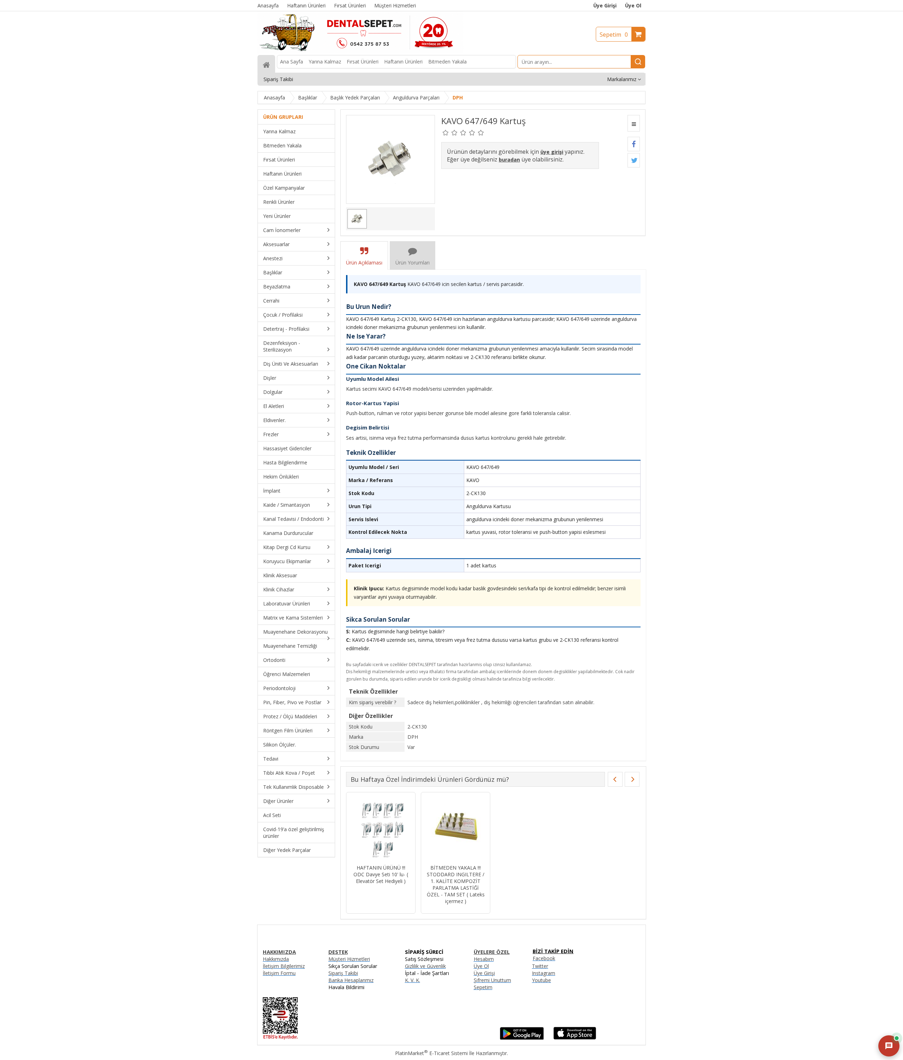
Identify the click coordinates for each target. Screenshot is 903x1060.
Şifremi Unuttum (492, 980)
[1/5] (445, 132)
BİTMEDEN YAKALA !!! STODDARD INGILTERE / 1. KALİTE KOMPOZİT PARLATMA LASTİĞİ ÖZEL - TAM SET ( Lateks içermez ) (456, 884)
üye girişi (551, 151)
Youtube (541, 980)
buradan (509, 159)
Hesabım (484, 959)
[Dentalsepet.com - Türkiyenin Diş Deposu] (360, 51)
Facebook (544, 958)
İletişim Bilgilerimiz (284, 966)
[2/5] (450, 132)
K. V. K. (412, 980)
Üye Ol (633, 5)
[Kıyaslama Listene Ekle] (634, 123)
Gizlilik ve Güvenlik (425, 966)
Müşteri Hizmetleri (349, 959)
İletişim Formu (279, 973)
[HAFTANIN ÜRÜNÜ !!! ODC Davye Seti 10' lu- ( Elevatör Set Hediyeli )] (381, 829)
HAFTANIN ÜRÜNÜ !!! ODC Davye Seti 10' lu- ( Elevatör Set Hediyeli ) (380, 874)
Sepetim (614, 34)
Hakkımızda (276, 959)
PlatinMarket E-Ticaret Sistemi (431, 1053)
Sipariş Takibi (343, 973)
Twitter (540, 966)
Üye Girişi (605, 5)
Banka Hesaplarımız (351, 980)
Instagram (543, 973)
